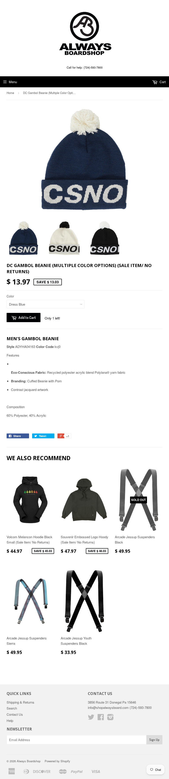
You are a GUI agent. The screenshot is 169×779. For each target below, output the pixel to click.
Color (10, 296)
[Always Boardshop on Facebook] (100, 718)
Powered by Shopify (57, 761)
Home (10, 93)
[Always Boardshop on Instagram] (110, 718)
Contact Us (15, 714)
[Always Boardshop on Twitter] (91, 718)
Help (10, 720)
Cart (162, 81)
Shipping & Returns (20, 702)
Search (12, 708)
